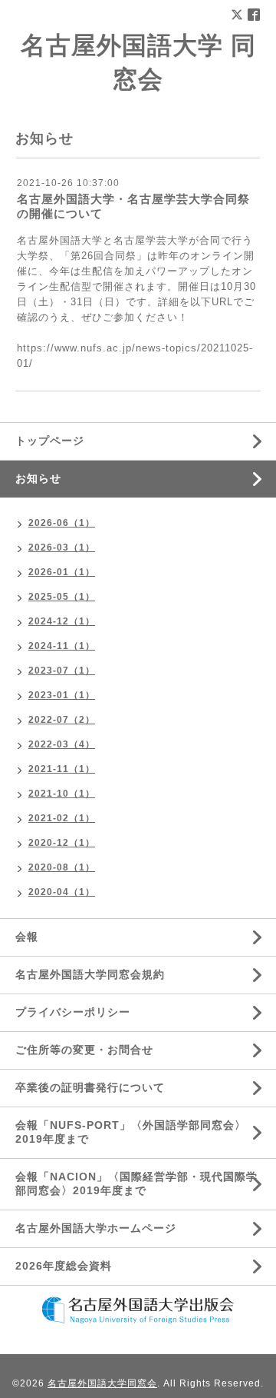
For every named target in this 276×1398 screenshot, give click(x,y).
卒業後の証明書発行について (90, 1087)
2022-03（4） (61, 744)
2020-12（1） (61, 842)
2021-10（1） (61, 793)
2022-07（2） (61, 719)
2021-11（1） (61, 769)
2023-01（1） (61, 695)
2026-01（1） (61, 572)
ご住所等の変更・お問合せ (84, 1050)
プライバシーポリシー (72, 1012)
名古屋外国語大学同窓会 (102, 1383)
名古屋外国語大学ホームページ (95, 1228)
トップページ (49, 440)
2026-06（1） (61, 523)
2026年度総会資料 (63, 1266)
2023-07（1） (61, 670)
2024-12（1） (61, 621)
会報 (26, 936)
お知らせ (38, 478)
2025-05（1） (61, 596)
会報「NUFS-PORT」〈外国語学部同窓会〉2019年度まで (130, 1132)
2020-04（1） (61, 892)
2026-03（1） (61, 547)
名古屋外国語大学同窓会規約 (90, 974)
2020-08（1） (61, 867)
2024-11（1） (61, 646)
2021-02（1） (61, 818)
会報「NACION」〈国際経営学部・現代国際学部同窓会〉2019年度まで (136, 1183)
